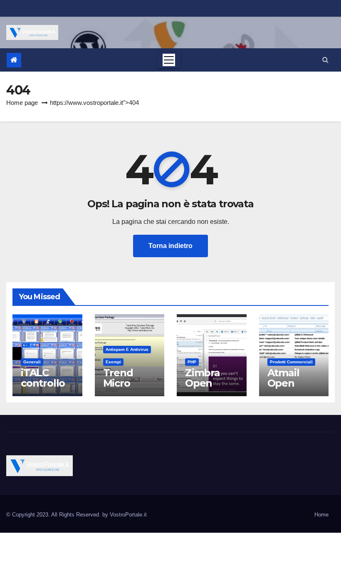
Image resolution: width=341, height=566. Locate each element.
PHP (192, 362)
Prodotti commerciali (291, 362)
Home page (22, 102)
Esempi (113, 362)
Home (321, 514)
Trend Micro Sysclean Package (124, 388)
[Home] (14, 60)
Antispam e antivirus (127, 349)
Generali (32, 362)
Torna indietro (170, 245)
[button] (325, 59)
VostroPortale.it (128, 514)
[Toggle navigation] (168, 60)
